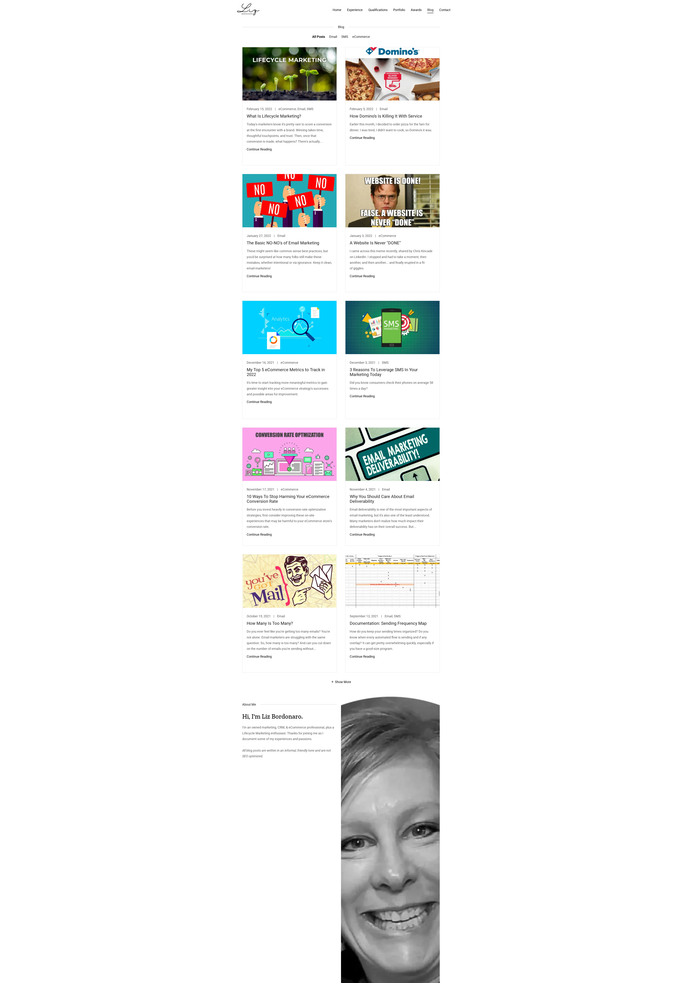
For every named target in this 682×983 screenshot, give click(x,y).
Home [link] (337, 10)
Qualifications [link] (378, 10)
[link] (248, 9)
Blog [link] (430, 10)
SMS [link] (344, 37)
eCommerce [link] (361, 37)
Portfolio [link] (399, 10)
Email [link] (333, 37)
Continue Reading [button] (259, 149)
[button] (341, 682)
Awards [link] (416, 10)
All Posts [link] (318, 37)
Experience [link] (355, 10)
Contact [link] (444, 10)
